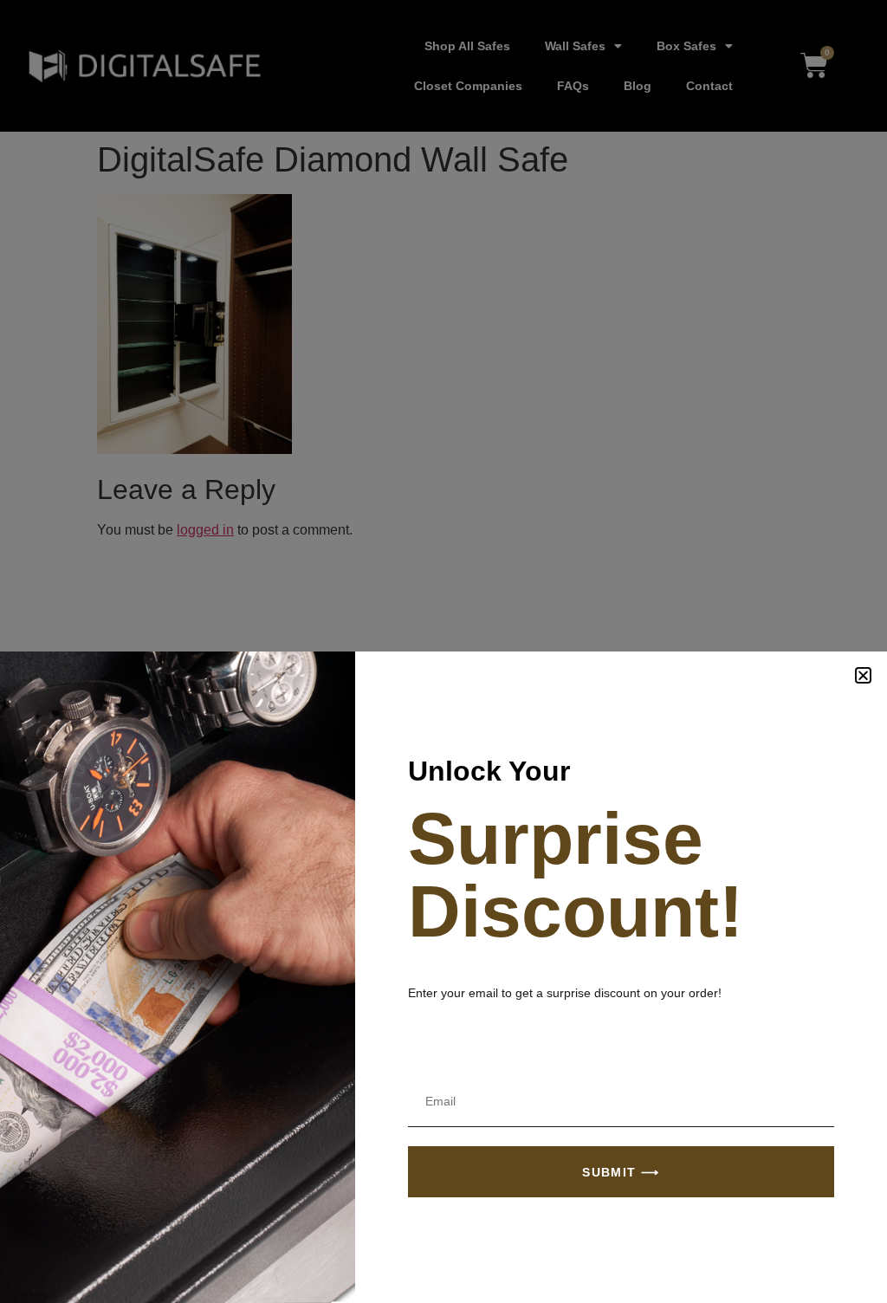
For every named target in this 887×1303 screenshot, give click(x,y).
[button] (863, 675)
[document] (443, 651)
